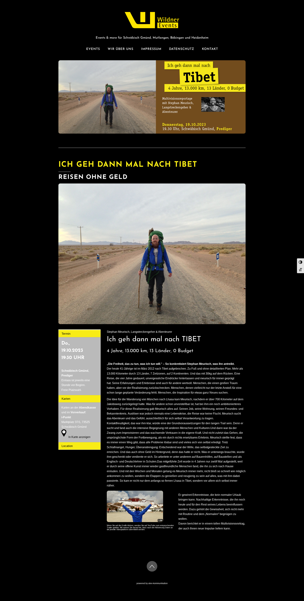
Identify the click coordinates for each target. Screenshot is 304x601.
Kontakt (210, 49)
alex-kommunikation (158, 583)
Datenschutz (181, 49)
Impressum (151, 49)
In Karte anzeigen (79, 437)
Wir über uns (120, 49)
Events (93, 49)
